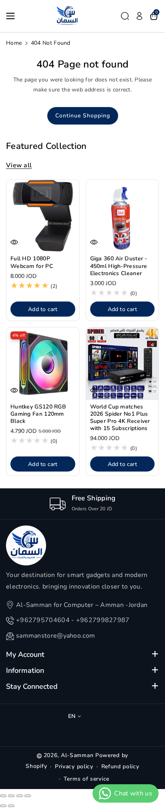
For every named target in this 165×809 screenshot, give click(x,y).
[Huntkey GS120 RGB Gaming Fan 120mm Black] (42, 363)
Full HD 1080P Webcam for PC (31, 262)
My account (25, 654)
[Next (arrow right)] (11, 806)
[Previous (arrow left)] (3, 806)
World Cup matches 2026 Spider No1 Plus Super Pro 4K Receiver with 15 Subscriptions (120, 417)
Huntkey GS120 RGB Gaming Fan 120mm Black (38, 414)
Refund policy (120, 766)
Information (25, 670)
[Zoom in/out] (27, 796)
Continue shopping (82, 115)
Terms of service (86, 779)
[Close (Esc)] (3, 796)
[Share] (11, 796)
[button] (13, 16)
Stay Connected (32, 686)
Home (14, 43)
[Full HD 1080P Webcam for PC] (42, 216)
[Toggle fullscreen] (19, 796)
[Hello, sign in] (139, 16)
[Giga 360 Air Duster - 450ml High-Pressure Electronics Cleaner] (122, 216)
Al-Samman (78, 755)
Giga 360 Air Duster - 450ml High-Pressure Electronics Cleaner (118, 266)
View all (19, 165)
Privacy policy (74, 766)
